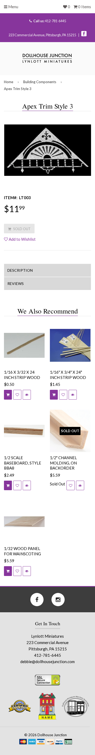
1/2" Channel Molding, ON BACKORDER (63, 462)
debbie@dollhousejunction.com (47, 661)
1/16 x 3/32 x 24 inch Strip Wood (22, 375)
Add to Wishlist (22, 239)
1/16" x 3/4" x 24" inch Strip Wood (68, 375)
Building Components (39, 82)
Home (8, 82)
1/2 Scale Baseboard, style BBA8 (22, 462)
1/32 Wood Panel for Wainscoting (22, 551)
